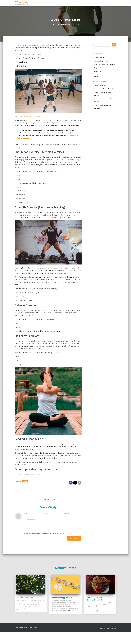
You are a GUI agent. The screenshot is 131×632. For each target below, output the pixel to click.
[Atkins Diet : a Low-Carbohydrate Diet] (100, 584)
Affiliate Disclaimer (21, 628)
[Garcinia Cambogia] (30, 584)
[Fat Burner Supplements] (65, 584)
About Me (65, 3)
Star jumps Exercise (100, 68)
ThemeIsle (113, 628)
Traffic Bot (96, 76)
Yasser (96, 85)
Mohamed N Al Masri (100, 89)
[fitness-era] (21, 3)
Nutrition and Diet (86, 3)
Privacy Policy (34, 628)
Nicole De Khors (27, 116)
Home (58, 3)
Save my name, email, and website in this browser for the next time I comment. (48, 533)
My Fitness (74, 3)
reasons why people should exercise (30, 474)
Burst (38, 116)
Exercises (98, 3)
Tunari (95, 105)
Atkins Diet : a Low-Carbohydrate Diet (104, 64)
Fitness (25, 481)
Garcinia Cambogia (99, 57)
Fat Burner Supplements (101, 61)
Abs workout (97, 71)
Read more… (34, 609)
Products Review (109, 3)
